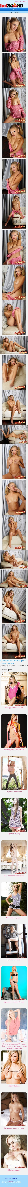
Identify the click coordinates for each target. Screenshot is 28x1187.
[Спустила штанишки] (14, 773)
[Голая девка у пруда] (14, 899)
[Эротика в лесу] (14, 815)
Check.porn (14, 1178)
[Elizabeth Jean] (14, 1067)
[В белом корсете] (14, 1151)
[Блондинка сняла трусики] (14, 1109)
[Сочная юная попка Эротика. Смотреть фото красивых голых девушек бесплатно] (14, 1025)
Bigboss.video (18, 1)
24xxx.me (24, 1)
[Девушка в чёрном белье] (14, 983)
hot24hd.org (10, 1181)
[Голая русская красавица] (14, 731)
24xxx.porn (8, 1178)
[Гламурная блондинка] (14, 689)
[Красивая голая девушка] (14, 857)
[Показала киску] (14, 941)
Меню (14, 9)
